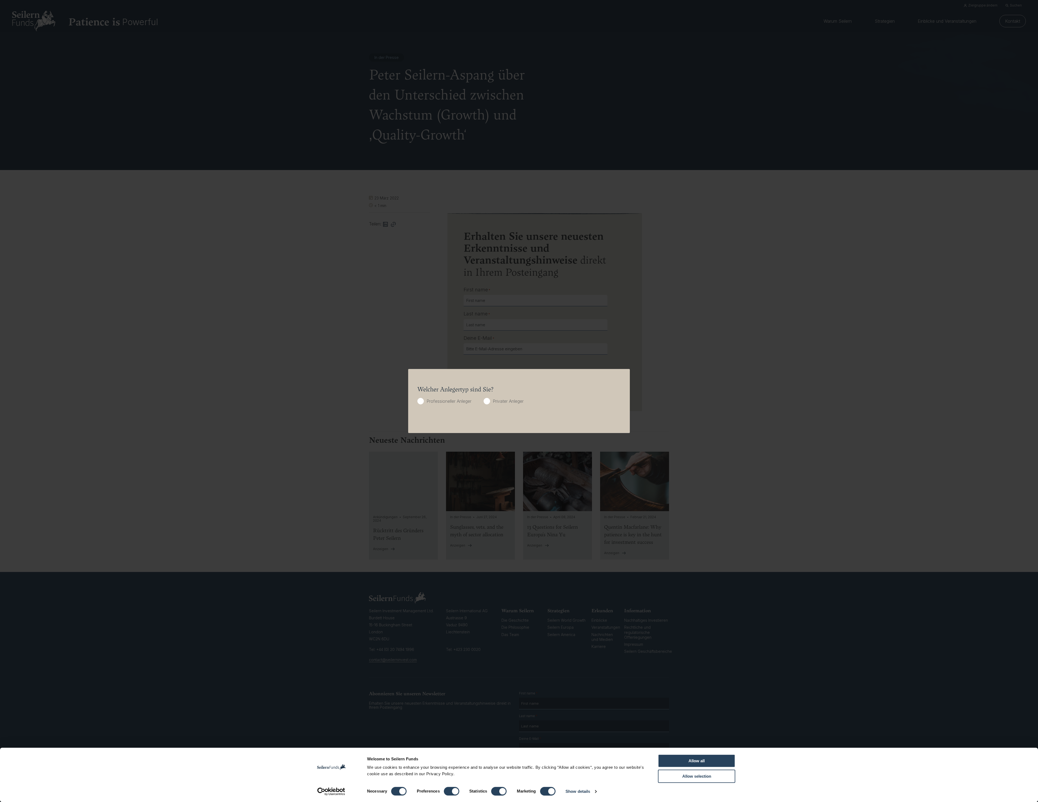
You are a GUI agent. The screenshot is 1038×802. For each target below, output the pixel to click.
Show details (577, 791)
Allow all (696, 760)
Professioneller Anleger (449, 401)
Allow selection (696, 776)
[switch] (451, 791)
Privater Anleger (508, 401)
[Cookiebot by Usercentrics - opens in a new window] (331, 791)
